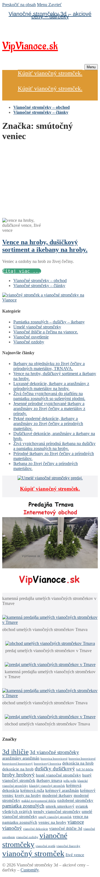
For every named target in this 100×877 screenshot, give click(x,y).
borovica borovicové (54, 758)
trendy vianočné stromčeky (57, 811)
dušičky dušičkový (55, 769)
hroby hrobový (18, 775)
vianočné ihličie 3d (65, 828)
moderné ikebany (57, 795)
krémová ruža (32, 790)
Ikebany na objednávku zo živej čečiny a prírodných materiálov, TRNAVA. (49, 366)
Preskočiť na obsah (19, 4)
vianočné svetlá (45, 846)
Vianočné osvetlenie (31, 337)
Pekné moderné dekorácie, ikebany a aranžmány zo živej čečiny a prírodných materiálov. (48, 423)
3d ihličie (15, 751)
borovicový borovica (47, 763)
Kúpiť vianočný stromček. (50, 73)
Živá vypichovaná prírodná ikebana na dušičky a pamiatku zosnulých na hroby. (54, 446)
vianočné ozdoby (27, 837)
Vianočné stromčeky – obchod (40, 280)
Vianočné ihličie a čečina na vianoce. (45, 332)
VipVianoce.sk (30, 46)
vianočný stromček (33, 853)
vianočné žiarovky (68, 846)
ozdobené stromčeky (75, 800)
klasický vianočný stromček (47, 785)
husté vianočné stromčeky (58, 775)
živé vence (75, 854)
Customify (30, 870)
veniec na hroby (52, 822)
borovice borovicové (82, 758)
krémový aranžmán (62, 790)
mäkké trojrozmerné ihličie (38, 800)
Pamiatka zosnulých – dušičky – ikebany (49, 322)
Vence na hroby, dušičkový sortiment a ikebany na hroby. (45, 245)
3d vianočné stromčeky (54, 752)
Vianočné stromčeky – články (39, 285)
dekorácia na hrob (78, 763)
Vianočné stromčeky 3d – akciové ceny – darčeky (50, 15)
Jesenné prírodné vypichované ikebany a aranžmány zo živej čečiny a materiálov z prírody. (49, 408)
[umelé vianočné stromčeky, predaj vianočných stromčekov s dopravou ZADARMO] (50, 300)
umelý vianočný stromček (55, 816)
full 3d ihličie (84, 769)
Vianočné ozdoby (28, 342)
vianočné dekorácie (35, 828)
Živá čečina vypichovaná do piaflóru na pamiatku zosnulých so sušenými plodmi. (49, 396)
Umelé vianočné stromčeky (37, 327)
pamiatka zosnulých (23, 806)
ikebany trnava (49, 780)
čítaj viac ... (21, 271)
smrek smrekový (60, 806)
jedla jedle (69, 780)
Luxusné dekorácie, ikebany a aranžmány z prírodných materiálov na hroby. (51, 386)
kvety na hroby (28, 795)
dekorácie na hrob (18, 769)
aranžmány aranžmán (20, 758)
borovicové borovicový (17, 763)
